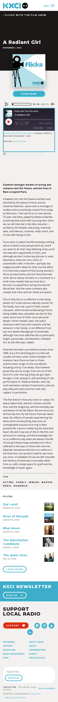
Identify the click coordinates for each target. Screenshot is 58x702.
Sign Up (12, 595)
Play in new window (25, 133)
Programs (9, 641)
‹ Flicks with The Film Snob (24, 15)
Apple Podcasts (19, 141)
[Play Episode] (8, 121)
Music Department (14, 653)
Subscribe (29, 94)
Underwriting (37, 649)
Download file (9, 133)
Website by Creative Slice (15, 697)
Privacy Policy (34, 693)
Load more (14, 569)
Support (8, 645)
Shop (6, 657)
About (33, 645)
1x (22, 123)
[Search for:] (20, 671)
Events (33, 653)
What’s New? (36, 641)
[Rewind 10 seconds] (16, 123)
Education (9, 649)
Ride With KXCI (37, 657)
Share (49, 128)
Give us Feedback (47, 688)
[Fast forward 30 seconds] (27, 123)
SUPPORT (13, 625)
